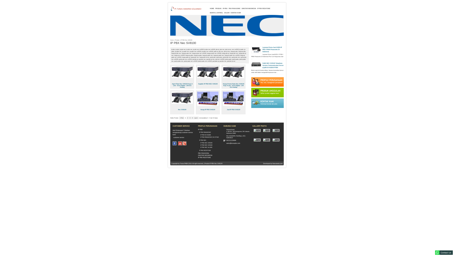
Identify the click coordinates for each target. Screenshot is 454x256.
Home (212, 8)
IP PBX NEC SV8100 (206, 143)
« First (181, 118)
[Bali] (266, 140)
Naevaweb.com (278, 163)
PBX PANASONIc (234, 8)
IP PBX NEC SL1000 (206, 147)
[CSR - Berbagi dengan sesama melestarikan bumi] (266, 130)
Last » (196, 118)
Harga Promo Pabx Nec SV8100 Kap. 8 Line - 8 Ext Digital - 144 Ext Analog (233, 85)
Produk (218, 8)
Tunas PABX (184, 163)
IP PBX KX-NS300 (205, 135)
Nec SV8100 (182, 109)
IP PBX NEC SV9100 (206, 145)
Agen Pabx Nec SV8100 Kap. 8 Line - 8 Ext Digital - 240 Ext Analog (182, 85)
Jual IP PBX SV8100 (233, 109)
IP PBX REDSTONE (263, 8)
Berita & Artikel (216, 13)
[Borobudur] (257, 130)
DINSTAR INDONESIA (249, 8)
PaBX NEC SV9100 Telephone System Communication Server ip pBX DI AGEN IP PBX (273, 65)
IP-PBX (225, 8)
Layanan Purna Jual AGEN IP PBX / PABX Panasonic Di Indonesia (272, 50)
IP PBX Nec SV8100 (186, 40)
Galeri (226, 13)
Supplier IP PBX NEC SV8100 (208, 84)
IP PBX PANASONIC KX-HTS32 (209, 137)
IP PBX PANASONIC (205, 132)
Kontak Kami (236, 13)
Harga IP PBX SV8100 (208, 109)
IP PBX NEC (202, 140)
